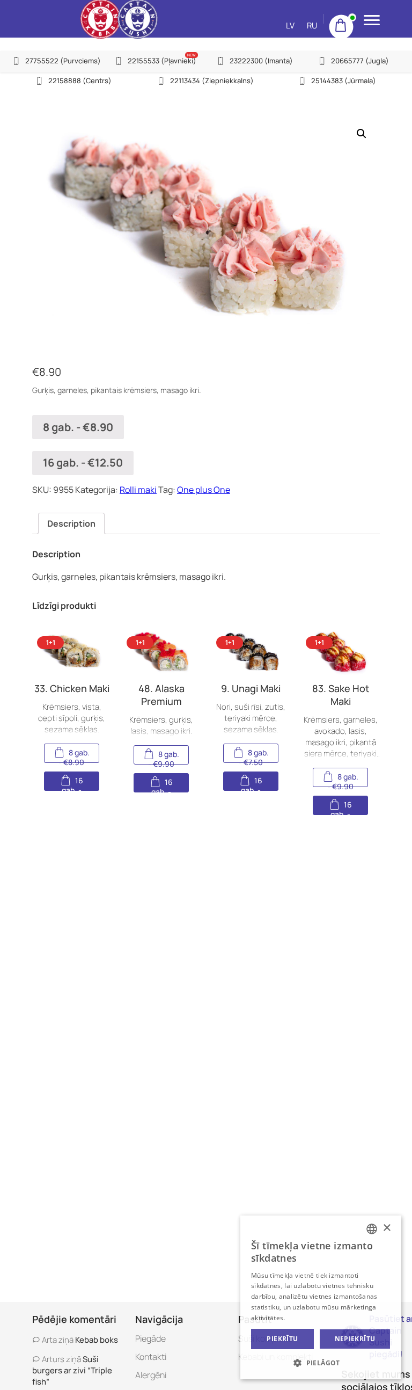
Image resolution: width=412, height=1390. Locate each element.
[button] (321, 1362)
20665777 (360, 61)
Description (71, 523)
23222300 (261, 61)
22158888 (80, 80)
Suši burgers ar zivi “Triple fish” (72, 1370)
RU (312, 25)
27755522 (63, 61)
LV (290, 25)
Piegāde (150, 1338)
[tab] (71, 523)
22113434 (212, 80)
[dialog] (320, 1297)
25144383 (343, 80)
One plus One (203, 490)
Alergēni (150, 1375)
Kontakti (150, 1357)
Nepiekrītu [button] (355, 1338)
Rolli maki (138, 490)
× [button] (386, 1228)
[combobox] (371, 1229)
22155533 (162, 61)
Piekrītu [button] (282, 1338)
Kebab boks (96, 1339)
